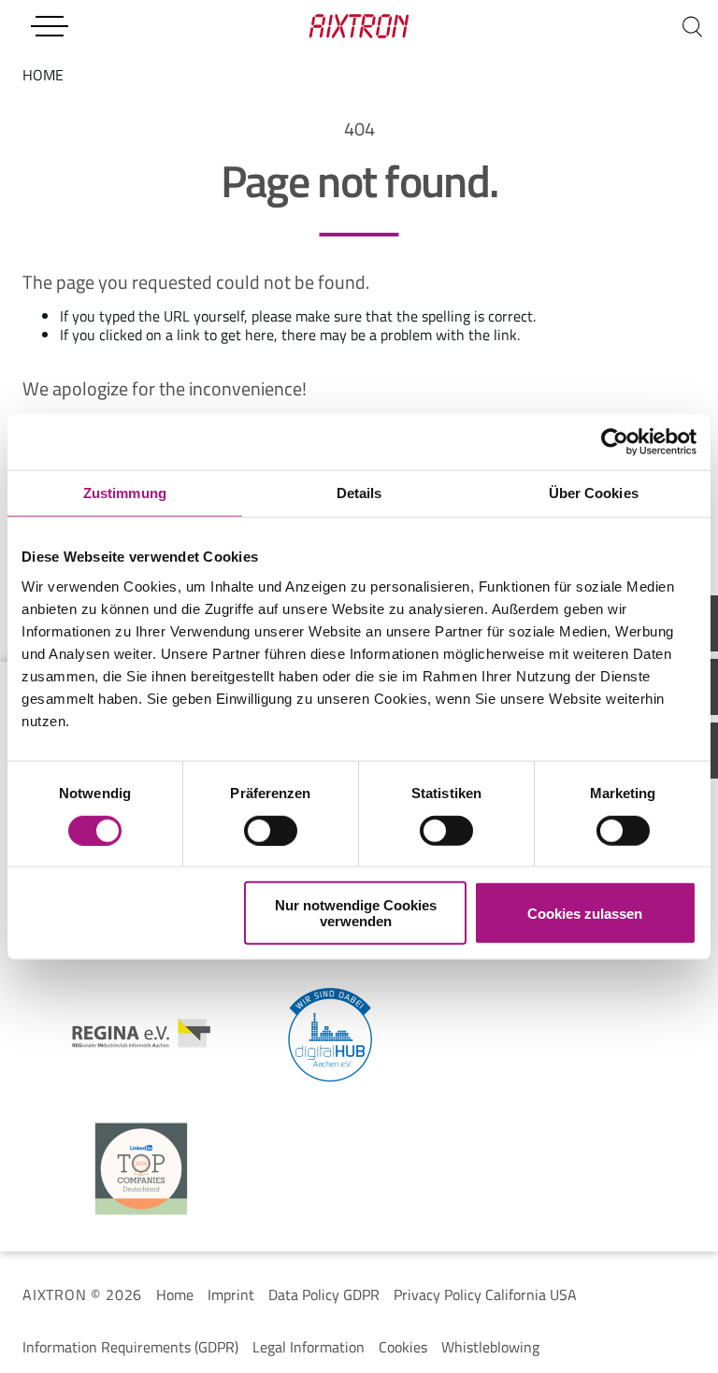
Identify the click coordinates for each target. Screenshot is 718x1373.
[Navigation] (49, 26)
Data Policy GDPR (324, 1294)
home (43, 75)
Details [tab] (359, 492)
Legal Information (308, 1347)
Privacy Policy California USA (485, 1294)
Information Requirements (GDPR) (130, 1347)
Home (175, 1294)
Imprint (231, 1294)
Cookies (403, 1347)
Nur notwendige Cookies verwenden (356, 913)
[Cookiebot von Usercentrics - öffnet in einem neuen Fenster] (614, 441)
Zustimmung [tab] (124, 492)
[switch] (270, 830)
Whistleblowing (490, 1347)
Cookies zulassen (584, 913)
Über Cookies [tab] (594, 492)
